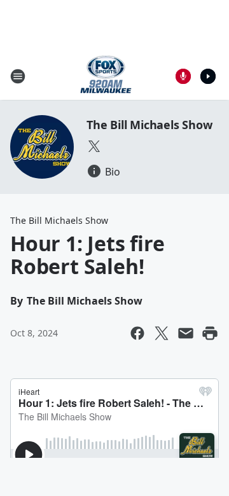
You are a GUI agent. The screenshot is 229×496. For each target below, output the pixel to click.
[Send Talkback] (183, 76)
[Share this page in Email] (186, 333)
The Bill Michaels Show (149, 124)
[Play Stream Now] (208, 76)
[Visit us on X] (94, 146)
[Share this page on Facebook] (137, 333)
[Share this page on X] (161, 333)
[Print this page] (210, 333)
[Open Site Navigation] (17, 76)
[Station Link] (106, 76)
